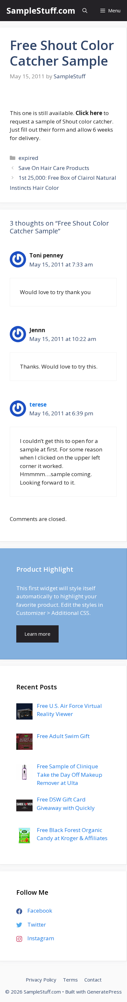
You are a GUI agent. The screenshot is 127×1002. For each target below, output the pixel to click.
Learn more (37, 634)
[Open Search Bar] (85, 10)
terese (38, 404)
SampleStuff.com (41, 10)
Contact (93, 979)
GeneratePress (104, 991)
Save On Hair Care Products (54, 168)
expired (28, 158)
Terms (70, 979)
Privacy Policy (41, 979)
